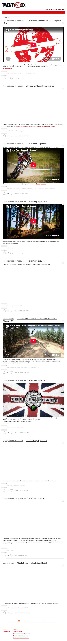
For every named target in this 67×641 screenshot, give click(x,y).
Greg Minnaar (33, 188)
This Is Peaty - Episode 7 (36, 144)
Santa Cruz (41, 188)
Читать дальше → (8, 68)
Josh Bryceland (24, 188)
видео (22, 131)
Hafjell (23, 608)
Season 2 (16, 485)
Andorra (22, 427)
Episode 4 (16, 427)
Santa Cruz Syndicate (51, 188)
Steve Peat (16, 73)
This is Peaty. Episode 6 (36, 201)
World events (8, 319)
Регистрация (6, 631)
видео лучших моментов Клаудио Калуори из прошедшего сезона (36, 126)
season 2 (15, 305)
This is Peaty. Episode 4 (36, 380)
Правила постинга (17, 631)
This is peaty (9, 367)
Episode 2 (22, 485)
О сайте (15, 629)
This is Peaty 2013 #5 (35, 261)
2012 (26, 608)
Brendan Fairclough (25, 73)
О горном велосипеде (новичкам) (21, 633)
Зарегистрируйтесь (50, 9)
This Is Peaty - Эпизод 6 (36, 498)
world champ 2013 (18, 367)
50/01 (33, 73)
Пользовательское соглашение (21, 638)
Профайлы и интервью (13, 21)
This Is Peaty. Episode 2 (36, 441)
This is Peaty (9, 73)
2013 (20, 305)
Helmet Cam (17, 608)
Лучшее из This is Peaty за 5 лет (40, 86)
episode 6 (16, 248)
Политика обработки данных (20, 635)
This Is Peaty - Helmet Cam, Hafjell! (32, 563)
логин (63, 9)
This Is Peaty (9, 485)
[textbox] (33, 17)
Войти (5, 629)
